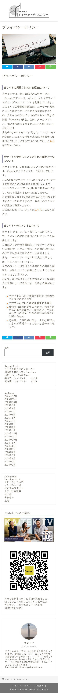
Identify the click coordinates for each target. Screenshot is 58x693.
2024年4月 (10, 458)
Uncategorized (12, 479)
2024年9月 (10, 443)
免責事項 (40, 686)
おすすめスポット (13, 488)
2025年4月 (10, 421)
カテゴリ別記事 (12, 491)
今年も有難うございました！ (19, 369)
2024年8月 (10, 446)
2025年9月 (10, 405)
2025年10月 (10, 402)
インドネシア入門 (13, 482)
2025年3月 (10, 424)
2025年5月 (10, 418)
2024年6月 (10, 452)
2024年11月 (10, 436)
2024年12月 (10, 433)
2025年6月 (10, 414)
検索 (6, 347)
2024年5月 (10, 455)
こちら (51, 141)
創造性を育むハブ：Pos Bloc (20, 372)
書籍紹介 (9, 497)
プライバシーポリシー (23, 686)
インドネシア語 (12, 485)
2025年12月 (10, 396)
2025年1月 (10, 430)
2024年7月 (10, 449)
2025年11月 (10, 399)
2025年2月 (10, 427)
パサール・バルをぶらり (17, 375)
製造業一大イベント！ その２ (21, 378)
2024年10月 (10, 439)
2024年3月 (10, 461)
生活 (6, 500)
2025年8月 (10, 408)
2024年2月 (10, 464)
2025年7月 (10, 411)
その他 (8, 494)
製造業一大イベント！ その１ (21, 381)
